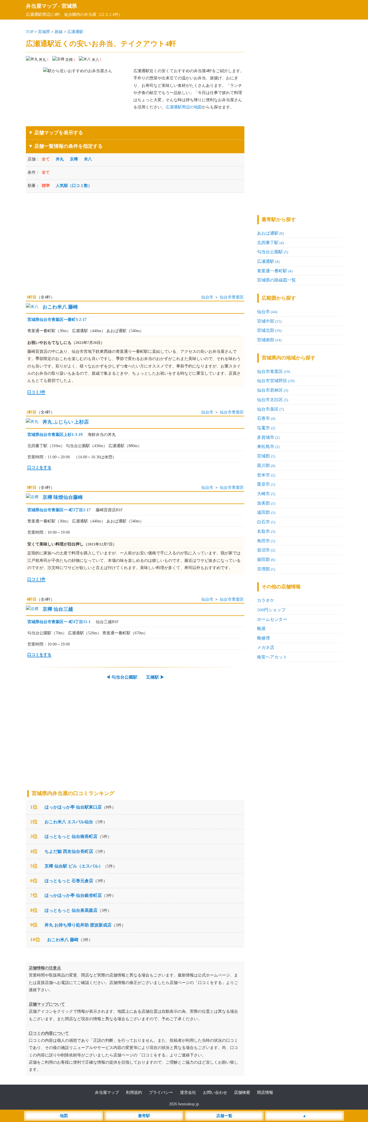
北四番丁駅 (270, 242)
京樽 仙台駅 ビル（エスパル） (74, 865)
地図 (64, 1116)
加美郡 (266, 503)
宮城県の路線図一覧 (276, 279)
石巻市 (266, 418)
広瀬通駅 (75, 32)
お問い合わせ (215, 1092)
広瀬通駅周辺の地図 (184, 107)
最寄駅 (144, 1116)
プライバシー (161, 1092)
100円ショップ (271, 609)
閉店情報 (265, 1092)
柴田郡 (266, 559)
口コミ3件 (36, 392)
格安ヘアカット (272, 656)
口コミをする (39, 467)
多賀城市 (268, 437)
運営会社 (188, 1092)
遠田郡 (266, 512)
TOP (29, 32)
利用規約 (134, 1092)
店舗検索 (242, 1092)
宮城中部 (269, 321)
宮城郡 (266, 455)
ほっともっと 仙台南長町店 (71, 836)
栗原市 (266, 484)
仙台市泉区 (270, 409)
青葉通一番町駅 (274, 270)
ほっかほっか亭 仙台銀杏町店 (73, 895)
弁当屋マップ (41, 6)
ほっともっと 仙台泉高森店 (71, 910)
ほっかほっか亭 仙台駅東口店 (73, 807)
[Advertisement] (135, 240)
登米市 (266, 474)
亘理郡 (266, 568)
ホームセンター (272, 619)
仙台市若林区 (272, 390)
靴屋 (261, 628)
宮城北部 (269, 330)
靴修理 (263, 637)
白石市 (266, 521)
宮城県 (69, 6)
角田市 (266, 540)
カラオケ (265, 600)
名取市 (266, 531)
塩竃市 (266, 427)
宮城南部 (269, 339)
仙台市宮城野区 (275, 380)
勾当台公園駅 (272, 251)
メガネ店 (265, 647)
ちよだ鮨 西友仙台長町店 (69, 851)
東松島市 (268, 446)
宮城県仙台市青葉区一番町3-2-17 (57, 319)
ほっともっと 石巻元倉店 (69, 880)
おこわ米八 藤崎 (62, 939)
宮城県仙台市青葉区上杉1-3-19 (55, 434)
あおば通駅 (270, 233)
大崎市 (266, 493)
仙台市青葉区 (232, 297)
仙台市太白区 (272, 399)
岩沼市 (266, 549)
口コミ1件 (36, 579)
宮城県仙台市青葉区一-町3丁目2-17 (59, 510)
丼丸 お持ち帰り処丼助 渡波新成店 (78, 924)
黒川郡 (266, 465)
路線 (59, 32)
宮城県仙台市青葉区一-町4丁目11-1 (59, 622)
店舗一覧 (224, 1116)
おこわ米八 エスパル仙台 (69, 821)
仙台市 (207, 297)
